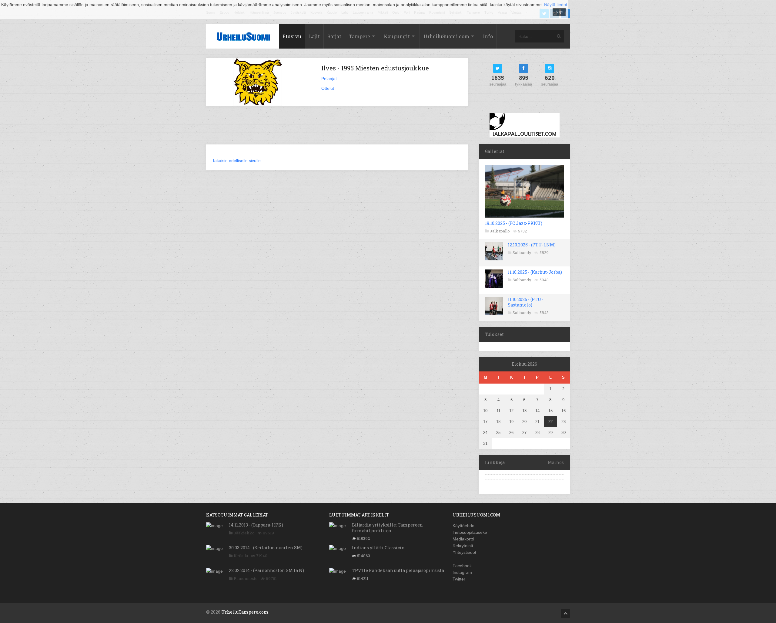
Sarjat (334, 36)
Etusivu (292, 36)
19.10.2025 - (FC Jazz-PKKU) (513, 223)
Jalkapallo (500, 231)
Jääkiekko (244, 533)
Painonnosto (246, 578)
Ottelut (327, 88)
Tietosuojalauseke (470, 532)
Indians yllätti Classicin (378, 547)
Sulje (559, 12)
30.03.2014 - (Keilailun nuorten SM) (266, 547)
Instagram (462, 572)
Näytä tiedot (555, 4)
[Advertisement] (337, 129)
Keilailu (241, 555)
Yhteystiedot (464, 552)
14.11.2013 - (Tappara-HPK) (256, 525)
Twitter (459, 579)
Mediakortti (463, 539)
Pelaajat (329, 78)
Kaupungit (397, 36)
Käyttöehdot (464, 525)
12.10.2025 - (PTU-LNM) (532, 245)
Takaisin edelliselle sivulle (236, 160)
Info (488, 36)
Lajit (314, 36)
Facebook (462, 565)
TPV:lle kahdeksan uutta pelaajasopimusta (398, 570)
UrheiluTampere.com (245, 612)
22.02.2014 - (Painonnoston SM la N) (266, 570)
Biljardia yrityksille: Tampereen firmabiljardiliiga (387, 527)
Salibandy (522, 252)
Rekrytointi (463, 545)
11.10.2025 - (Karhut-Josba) (535, 272)
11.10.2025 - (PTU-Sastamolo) (525, 302)
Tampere (359, 36)
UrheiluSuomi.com (446, 36)
